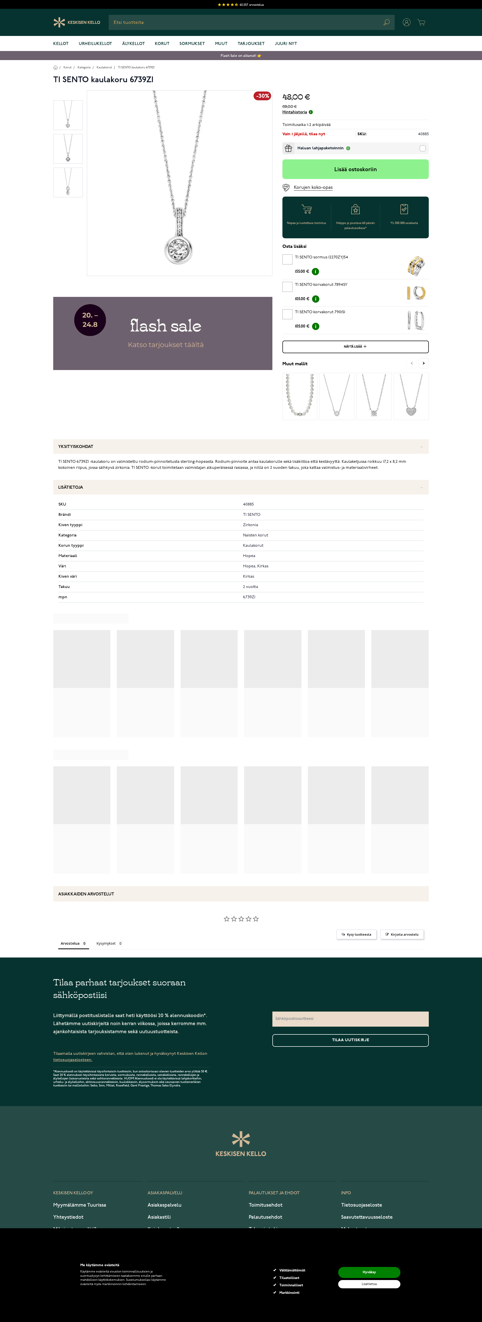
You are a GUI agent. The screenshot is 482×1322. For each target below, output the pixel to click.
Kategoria (84, 67)
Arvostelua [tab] (70, 943)
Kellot (61, 44)
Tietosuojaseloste (361, 1205)
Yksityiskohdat (75, 447)
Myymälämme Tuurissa (79, 1205)
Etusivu (55, 67)
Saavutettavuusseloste (367, 1217)
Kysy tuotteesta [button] (359, 934)
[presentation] (284, 144)
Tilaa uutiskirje (350, 1040)
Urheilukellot (95, 44)
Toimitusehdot (265, 1205)
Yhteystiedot (68, 1217)
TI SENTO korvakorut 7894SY (321, 285)
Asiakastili (159, 1217)
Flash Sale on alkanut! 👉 (241, 56)
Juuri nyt (286, 44)
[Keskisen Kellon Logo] (77, 22)
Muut (221, 44)
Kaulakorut (104, 67)
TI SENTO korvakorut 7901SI (320, 312)
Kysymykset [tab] (106, 943)
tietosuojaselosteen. (72, 1060)
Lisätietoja (70, 487)
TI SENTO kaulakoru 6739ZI (136, 67)
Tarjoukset (251, 44)
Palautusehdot (265, 1217)
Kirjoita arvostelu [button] (404, 934)
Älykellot (133, 44)
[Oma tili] (407, 22)
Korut (162, 44)
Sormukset (192, 44)
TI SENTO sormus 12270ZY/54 (321, 257)
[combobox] (252, 22)
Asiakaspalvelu (165, 1205)
